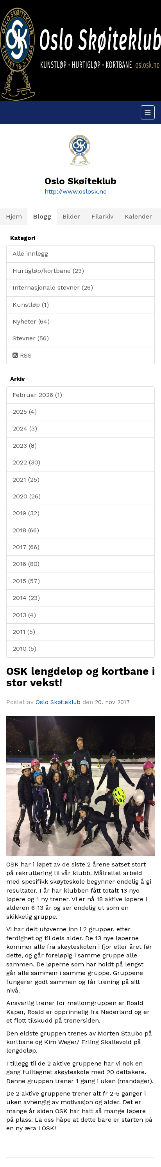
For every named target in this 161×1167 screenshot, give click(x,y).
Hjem (14, 216)
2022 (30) (26, 462)
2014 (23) (26, 597)
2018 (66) (26, 530)
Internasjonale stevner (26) (53, 287)
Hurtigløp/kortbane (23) (48, 270)
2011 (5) (24, 631)
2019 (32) (26, 513)
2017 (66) (26, 547)
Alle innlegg (30, 253)
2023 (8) (25, 445)
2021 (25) (26, 479)
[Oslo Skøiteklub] (80, 50)
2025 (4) (25, 411)
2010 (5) (24, 648)
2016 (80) (26, 563)
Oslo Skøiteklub (58, 702)
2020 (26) (27, 496)
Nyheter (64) (31, 321)
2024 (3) (25, 428)
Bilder (71, 216)
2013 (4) (24, 615)
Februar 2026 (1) (37, 394)
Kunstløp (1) (31, 304)
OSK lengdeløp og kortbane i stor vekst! (80, 676)
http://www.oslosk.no (76, 191)
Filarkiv (102, 216)
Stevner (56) (31, 338)
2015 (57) (26, 581)
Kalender (138, 216)
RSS (25, 355)
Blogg (42, 216)
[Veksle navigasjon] (148, 112)
